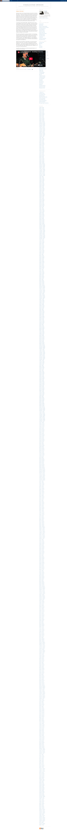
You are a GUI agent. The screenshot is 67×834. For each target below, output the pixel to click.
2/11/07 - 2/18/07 (41, 245)
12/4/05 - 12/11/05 (42, 173)
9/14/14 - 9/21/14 (41, 682)
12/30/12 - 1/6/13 (41, 599)
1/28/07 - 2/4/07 (41, 243)
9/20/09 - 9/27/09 (41, 404)
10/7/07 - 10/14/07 (42, 285)
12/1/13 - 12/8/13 (41, 649)
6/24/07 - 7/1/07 (41, 268)
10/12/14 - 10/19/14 (42, 686)
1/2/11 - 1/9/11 (41, 481)
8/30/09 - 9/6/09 (41, 401)
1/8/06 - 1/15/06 (41, 177)
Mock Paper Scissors (42, 39)
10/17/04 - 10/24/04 (42, 124)
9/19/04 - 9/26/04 (41, 119)
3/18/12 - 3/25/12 (41, 552)
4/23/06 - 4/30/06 (41, 195)
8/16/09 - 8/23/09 (41, 398)
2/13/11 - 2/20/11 (41, 488)
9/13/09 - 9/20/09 (41, 403)
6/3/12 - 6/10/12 (41, 565)
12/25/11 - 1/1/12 (41, 538)
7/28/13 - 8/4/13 (41, 631)
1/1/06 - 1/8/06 (41, 176)
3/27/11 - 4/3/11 (41, 494)
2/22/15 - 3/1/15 (41, 705)
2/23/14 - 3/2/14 (41, 661)
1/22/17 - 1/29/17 (41, 756)
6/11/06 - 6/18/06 (41, 204)
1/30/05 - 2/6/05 (41, 140)
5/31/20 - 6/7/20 (41, 793)
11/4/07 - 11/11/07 (42, 288)
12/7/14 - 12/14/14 (42, 694)
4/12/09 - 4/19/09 (41, 377)
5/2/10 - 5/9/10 (41, 442)
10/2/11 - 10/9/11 (41, 525)
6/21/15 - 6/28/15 (41, 716)
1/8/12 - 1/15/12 (41, 540)
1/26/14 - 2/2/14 (41, 657)
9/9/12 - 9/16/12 (41, 581)
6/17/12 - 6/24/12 (41, 568)
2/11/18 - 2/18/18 (41, 773)
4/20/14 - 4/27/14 (41, 669)
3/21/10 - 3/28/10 (41, 435)
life (18, 67)
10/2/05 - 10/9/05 (41, 162)
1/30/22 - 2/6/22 (41, 814)
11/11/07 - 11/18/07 (42, 290)
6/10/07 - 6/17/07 (41, 266)
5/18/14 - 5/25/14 (41, 672)
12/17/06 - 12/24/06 (42, 236)
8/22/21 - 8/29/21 (41, 803)
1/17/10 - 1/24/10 (41, 424)
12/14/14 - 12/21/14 (42, 695)
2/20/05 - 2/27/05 (41, 144)
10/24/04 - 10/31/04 (42, 125)
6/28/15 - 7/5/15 (41, 717)
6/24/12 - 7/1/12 (41, 569)
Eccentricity (41, 79)
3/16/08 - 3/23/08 (41, 311)
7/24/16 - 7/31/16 (41, 738)
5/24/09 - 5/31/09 (41, 384)
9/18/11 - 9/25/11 (41, 522)
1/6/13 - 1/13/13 (41, 600)
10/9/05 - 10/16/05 (42, 163)
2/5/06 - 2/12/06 (41, 182)
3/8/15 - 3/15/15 (41, 707)
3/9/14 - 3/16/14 (41, 663)
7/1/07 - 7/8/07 (41, 269)
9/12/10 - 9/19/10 (41, 464)
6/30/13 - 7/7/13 (41, 626)
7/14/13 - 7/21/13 (41, 629)
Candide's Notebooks (42, 75)
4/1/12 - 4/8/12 (41, 555)
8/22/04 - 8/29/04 (41, 114)
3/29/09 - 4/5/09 (41, 374)
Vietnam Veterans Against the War (44, 58)
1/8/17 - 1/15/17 (41, 755)
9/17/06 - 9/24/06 (41, 220)
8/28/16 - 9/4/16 (41, 743)
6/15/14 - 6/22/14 (41, 676)
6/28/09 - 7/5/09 (41, 390)
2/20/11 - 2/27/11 (41, 489)
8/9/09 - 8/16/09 (41, 397)
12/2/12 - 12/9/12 (41, 594)
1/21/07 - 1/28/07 (41, 242)
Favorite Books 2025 (42, 94)
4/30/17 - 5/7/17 (41, 762)
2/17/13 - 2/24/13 (41, 607)
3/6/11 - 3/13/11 (41, 490)
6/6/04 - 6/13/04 (41, 108)
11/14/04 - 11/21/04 (42, 128)
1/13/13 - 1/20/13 (41, 601)
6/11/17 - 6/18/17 (41, 765)
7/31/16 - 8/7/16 (41, 740)
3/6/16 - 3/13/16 (41, 731)
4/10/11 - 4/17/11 (41, 496)
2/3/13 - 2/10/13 (41, 605)
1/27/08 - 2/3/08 (41, 303)
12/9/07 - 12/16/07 (42, 294)
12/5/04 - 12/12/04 (42, 132)
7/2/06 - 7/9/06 (41, 207)
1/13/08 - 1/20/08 (41, 300)
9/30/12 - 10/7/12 (41, 584)
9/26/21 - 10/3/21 (41, 808)
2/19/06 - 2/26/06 (41, 185)
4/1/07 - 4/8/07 (41, 254)
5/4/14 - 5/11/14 (41, 670)
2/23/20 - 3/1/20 (41, 783)
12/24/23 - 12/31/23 (42, 818)
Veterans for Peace (41, 57)
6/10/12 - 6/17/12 (41, 567)
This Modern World (42, 35)
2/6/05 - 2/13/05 (41, 142)
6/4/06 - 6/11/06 (41, 202)
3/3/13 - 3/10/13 (41, 608)
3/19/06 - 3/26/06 (41, 189)
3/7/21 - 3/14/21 (41, 799)
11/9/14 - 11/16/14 (42, 691)
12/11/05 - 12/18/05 (42, 174)
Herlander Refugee (42, 29)
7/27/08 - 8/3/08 (41, 334)
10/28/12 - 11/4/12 (42, 589)
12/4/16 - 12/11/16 (42, 750)
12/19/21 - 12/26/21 (42, 812)
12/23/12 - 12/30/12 (42, 598)
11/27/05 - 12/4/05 (42, 171)
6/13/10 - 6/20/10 (41, 448)
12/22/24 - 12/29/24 (42, 820)
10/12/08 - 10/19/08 (42, 346)
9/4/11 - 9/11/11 (41, 520)
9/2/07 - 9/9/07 (41, 279)
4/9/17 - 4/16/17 (41, 761)
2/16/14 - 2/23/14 (41, 660)
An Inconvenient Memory (43, 100)
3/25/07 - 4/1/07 (41, 253)
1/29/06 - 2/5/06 (41, 181)
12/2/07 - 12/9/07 (41, 293)
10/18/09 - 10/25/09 (42, 409)
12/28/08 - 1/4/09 (41, 359)
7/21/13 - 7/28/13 (41, 630)
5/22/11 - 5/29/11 (41, 503)
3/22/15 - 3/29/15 (41, 709)
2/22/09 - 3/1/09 (41, 368)
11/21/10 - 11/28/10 (42, 475)
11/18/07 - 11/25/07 (42, 291)
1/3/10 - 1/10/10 (41, 422)
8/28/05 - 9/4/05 (41, 156)
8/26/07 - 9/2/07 (41, 278)
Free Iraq (40, 65)
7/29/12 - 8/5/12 (41, 574)
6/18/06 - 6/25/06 (41, 205)
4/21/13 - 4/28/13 (41, 615)
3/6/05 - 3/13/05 (41, 146)
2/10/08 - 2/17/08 (41, 305)
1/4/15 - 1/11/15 (41, 699)
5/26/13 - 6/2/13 (41, 620)
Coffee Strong (41, 50)
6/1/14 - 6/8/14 (41, 674)
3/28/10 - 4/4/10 (41, 436)
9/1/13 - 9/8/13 (41, 637)
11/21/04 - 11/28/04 (42, 130)
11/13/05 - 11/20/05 (42, 169)
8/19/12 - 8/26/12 (41, 577)
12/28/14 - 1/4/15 (41, 698)
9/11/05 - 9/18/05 (41, 158)
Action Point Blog (41, 72)
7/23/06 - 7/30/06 (41, 211)
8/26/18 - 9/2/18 (41, 778)
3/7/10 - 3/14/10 (41, 433)
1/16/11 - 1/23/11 (41, 483)
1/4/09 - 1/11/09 (41, 360)
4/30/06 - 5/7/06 (41, 196)
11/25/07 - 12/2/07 (42, 292)
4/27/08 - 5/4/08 (41, 318)
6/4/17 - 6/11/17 (41, 763)
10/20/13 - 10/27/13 (42, 643)
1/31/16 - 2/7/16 (41, 728)
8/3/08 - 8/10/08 (41, 335)
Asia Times (40, 46)
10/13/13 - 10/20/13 (42, 642)
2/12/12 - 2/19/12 (41, 546)
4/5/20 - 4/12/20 (41, 786)
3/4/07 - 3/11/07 (41, 249)
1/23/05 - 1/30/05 (41, 139)
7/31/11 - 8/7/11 (41, 515)
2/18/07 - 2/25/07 (41, 247)
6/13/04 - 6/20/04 (41, 109)
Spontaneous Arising (42, 86)
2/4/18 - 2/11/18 (41, 772)
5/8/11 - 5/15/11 (41, 501)
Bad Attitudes (41, 25)
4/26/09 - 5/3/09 (41, 379)
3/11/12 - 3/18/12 (41, 551)
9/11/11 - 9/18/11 (41, 521)
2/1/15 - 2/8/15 (41, 701)
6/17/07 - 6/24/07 (41, 267)
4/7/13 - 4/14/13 (41, 613)
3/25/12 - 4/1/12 (41, 553)
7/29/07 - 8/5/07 (41, 274)
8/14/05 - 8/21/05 (41, 155)
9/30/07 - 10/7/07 (41, 284)
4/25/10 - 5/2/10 (41, 441)
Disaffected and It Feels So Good (43, 27)
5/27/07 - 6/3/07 (41, 263)
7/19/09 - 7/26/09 (41, 393)
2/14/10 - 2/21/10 (41, 429)
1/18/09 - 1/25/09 (41, 362)
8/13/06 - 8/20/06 (41, 214)
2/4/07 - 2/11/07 (41, 244)
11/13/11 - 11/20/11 (42, 531)
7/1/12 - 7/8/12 (41, 570)
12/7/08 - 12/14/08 (42, 355)
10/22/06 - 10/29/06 (42, 226)
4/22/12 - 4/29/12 (41, 558)
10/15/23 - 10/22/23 (42, 817)
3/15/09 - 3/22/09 (41, 372)
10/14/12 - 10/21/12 (42, 587)
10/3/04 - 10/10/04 (42, 121)
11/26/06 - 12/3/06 (42, 232)
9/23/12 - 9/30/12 (41, 583)
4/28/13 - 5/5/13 (41, 617)
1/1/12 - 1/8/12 (41, 539)
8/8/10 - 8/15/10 (41, 458)
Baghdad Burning (41, 63)
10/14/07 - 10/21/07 (42, 286)
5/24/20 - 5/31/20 (41, 792)
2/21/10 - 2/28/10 (41, 430)
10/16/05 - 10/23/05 (42, 164)
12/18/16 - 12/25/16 (42, 752)
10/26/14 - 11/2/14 (42, 688)
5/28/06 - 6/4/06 (41, 201)
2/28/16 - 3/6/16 (41, 730)
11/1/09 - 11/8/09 (41, 411)
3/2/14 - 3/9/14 (41, 662)
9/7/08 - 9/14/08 (41, 341)
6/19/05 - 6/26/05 (41, 150)
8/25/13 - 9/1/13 (41, 636)
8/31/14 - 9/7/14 (41, 681)
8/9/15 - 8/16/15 (41, 719)
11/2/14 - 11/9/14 (41, 689)
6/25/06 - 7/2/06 (41, 206)
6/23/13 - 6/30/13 (41, 625)
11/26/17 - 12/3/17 (42, 769)
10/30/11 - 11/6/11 (42, 528)
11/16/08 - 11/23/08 (42, 352)
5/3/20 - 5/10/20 (41, 790)
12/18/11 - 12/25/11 (42, 537)
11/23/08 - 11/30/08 (42, 353)
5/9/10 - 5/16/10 (41, 444)
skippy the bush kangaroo (43, 33)
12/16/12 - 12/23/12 (42, 596)
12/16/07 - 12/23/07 (42, 296)
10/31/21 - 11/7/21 (42, 810)
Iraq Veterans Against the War (43, 51)
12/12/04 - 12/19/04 (42, 133)
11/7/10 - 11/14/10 (42, 473)
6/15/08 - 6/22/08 (41, 327)
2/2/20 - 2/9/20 (41, 781)
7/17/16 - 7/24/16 (41, 737)
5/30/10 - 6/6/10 (41, 446)
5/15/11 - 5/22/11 (41, 502)
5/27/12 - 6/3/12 (41, 564)
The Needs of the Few (42, 85)
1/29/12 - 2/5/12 (41, 544)
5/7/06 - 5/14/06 (41, 198)
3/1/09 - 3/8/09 (41, 370)
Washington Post (41, 42)
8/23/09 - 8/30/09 (41, 399)
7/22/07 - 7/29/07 (41, 273)
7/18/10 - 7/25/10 (41, 454)
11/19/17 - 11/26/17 (42, 768)
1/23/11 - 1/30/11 (41, 484)
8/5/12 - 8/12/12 (41, 575)
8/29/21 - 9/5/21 (41, 804)
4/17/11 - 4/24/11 (41, 497)
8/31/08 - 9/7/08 (41, 340)
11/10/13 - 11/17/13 (42, 645)
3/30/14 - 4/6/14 (41, 666)
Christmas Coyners (42, 93)
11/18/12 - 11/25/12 (42, 593)
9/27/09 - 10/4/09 (41, 405)
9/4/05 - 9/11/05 (41, 157)
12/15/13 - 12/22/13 (42, 650)
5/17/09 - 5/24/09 (41, 383)
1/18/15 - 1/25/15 (41, 700)
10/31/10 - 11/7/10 (42, 472)
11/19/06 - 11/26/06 (42, 231)
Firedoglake (41, 80)
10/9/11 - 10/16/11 (42, 526)
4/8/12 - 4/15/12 (41, 556)
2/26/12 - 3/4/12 (41, 549)
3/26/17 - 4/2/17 (41, 760)
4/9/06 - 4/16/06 (41, 193)
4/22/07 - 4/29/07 (41, 257)
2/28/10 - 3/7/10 (41, 432)
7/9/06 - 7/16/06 (41, 208)
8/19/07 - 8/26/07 (41, 276)
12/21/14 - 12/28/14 (42, 697)
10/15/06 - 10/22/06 (42, 225)
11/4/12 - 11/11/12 (42, 590)
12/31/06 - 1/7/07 (41, 238)
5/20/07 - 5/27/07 (41, 262)
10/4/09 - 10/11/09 (42, 407)
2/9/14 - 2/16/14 (41, 658)
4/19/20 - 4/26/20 (41, 789)
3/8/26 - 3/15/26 (41, 824)
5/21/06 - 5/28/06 (41, 200)
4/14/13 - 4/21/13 (41, 614)
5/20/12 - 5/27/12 (41, 563)
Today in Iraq (41, 69)
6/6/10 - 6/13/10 (41, 447)
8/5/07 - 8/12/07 (41, 275)
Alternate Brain (41, 23)
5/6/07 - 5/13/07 (41, 260)
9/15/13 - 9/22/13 (41, 638)
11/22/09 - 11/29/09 (42, 415)
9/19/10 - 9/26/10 (41, 465)
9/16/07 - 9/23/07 (41, 281)
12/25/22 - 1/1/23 (41, 816)
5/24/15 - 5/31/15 (41, 713)
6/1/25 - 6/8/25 (41, 822)
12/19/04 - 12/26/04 (42, 134)
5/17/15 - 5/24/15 (41, 712)
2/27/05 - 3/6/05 (41, 145)
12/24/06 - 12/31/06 (42, 237)
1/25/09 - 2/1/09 (41, 364)
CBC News (40, 47)
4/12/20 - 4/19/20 (41, 787)
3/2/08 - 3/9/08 (41, 309)
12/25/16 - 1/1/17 (41, 753)
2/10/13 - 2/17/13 (41, 606)
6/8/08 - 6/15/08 (41, 325)
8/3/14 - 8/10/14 (41, 679)
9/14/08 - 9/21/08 (41, 342)
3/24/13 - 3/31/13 (41, 611)
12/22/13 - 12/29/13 (42, 651)
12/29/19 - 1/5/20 (41, 779)
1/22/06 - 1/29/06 (41, 180)
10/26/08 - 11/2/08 (42, 348)
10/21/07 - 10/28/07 (42, 287)
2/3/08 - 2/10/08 (41, 304)
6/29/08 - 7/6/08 (41, 329)
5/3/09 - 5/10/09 (41, 380)
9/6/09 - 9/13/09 (41, 402)
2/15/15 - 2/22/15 (41, 704)
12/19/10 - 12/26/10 (42, 479)
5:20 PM (25, 69)
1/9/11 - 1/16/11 (41, 482)
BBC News (40, 43)
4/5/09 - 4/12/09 (41, 376)
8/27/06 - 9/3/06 (41, 217)
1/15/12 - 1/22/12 (41, 541)
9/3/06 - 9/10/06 (41, 218)
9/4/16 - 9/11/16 (41, 744)
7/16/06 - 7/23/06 (41, 210)
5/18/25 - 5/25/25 (41, 821)
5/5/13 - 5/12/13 (41, 618)
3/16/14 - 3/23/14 (41, 664)
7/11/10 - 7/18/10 (41, 453)
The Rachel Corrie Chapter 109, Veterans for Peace (43, 56)
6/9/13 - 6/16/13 (41, 623)
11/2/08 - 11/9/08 (41, 349)
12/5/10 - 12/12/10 (42, 477)
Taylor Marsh (41, 83)
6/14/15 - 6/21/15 (41, 715)
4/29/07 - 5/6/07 (41, 259)
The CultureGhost (41, 78)
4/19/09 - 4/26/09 (41, 378)
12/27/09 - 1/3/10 (41, 421)
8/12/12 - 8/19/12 (41, 576)
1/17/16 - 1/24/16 (41, 725)
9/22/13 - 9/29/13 (41, 639)
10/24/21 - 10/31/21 (42, 809)
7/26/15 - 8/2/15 (41, 718)
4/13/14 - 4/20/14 (41, 668)
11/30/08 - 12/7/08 (42, 354)
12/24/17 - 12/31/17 (42, 771)
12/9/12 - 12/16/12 (42, 595)
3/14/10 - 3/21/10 (41, 434)
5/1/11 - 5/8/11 (41, 500)
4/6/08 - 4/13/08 (41, 315)
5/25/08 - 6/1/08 (41, 323)
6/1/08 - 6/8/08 (41, 324)
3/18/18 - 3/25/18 (41, 775)
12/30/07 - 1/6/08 (41, 298)
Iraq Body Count (41, 67)
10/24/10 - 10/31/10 (42, 471)
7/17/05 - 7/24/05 (41, 151)
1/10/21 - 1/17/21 (41, 798)
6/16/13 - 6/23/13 (41, 624)
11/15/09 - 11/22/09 (42, 414)
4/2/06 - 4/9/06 (41, 192)
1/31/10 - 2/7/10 (41, 427)
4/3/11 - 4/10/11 (41, 495)
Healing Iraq (41, 66)
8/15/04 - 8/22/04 (41, 113)
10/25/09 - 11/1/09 (42, 410)
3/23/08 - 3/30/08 (41, 312)
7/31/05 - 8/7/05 (41, 152)
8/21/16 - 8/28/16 (41, 742)
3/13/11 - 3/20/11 (41, 491)
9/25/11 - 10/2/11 (41, 524)
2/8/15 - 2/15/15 (41, 703)
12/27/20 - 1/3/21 (41, 797)
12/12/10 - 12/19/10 (42, 478)
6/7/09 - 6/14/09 (41, 386)
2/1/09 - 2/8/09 (41, 365)
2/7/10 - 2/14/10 (41, 428)
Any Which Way (41, 73)
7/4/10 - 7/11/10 (41, 452)
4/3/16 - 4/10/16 (41, 735)
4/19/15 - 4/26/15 (41, 710)
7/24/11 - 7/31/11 (41, 514)
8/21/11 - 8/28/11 (41, 518)
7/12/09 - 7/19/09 (41, 392)
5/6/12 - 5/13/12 (41, 561)
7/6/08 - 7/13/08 (41, 330)
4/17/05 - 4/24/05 (41, 149)
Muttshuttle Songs (41, 95)
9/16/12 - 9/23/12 (41, 582)
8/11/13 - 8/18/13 (41, 633)
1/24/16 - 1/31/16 (41, 726)
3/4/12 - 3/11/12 (41, 550)
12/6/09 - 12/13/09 (42, 417)
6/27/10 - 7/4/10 (41, 451)
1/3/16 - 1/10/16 (41, 723)
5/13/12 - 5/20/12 (41, 562)
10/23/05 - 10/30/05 (42, 165)
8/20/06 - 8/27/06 (41, 216)
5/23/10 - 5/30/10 (41, 445)
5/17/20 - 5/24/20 (41, 791)
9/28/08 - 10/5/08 (41, 343)
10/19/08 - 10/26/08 (42, 347)
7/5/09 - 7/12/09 (41, 391)
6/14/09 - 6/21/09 (41, 387)
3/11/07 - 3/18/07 (41, 250)
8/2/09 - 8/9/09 (41, 396)
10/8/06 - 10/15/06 (42, 224)
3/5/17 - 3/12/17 (41, 759)
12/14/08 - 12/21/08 (42, 356)
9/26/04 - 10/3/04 (41, 120)
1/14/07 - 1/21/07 (41, 241)
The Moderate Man (42, 34)
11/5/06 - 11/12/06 (42, 229)
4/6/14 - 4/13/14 (41, 667)
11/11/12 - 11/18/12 (42, 592)
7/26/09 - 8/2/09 (41, 395)
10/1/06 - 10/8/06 (41, 223)
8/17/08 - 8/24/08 (41, 337)
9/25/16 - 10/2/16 (41, 747)
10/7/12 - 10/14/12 (42, 586)
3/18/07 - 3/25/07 (41, 251)
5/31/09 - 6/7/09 (41, 385)
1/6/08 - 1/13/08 (41, 299)
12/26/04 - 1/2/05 (41, 136)
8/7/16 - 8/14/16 (41, 741)
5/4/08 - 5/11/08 (41, 319)
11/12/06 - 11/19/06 (42, 230)
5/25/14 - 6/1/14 (41, 673)
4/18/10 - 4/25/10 (41, 440)
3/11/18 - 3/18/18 (41, 774)
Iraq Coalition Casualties (42, 68)
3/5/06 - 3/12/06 (41, 187)
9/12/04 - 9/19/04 (41, 118)
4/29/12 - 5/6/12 (41, 559)
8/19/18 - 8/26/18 (41, 777)
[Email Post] (32, 69)
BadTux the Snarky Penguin (43, 26)
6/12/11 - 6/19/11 (41, 507)
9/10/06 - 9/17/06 (41, 219)
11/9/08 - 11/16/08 (42, 350)
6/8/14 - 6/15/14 (41, 675)
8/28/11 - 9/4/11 (41, 519)
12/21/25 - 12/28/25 (42, 823)
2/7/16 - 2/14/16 (41, 729)
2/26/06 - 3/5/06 (41, 186)
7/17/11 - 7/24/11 (41, 513)
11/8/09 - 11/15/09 (42, 413)
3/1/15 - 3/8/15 (41, 706)
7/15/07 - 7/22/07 (41, 272)
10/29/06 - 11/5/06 (42, 228)
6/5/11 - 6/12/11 (41, 506)
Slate (40, 44)
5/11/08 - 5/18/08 (41, 321)
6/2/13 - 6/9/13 (41, 621)
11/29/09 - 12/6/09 (42, 416)
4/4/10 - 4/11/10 (41, 438)
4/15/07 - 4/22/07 (41, 256)
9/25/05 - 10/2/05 (41, 161)
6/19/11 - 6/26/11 (41, 508)
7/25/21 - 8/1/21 (41, 802)
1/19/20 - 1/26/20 (41, 780)
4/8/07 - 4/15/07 (41, 255)
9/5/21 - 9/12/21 (41, 805)
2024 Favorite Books (42, 98)
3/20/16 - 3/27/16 (41, 732)
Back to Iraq (41, 62)
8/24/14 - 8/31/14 (41, 680)
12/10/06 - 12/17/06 (42, 235)
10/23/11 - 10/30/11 (42, 527)
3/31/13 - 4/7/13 (41, 612)
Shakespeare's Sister (42, 87)
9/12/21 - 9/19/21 (41, 806)
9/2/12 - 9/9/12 (41, 580)
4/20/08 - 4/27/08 (41, 317)
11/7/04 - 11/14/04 (42, 127)
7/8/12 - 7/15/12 (41, 571)
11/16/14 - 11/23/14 (42, 692)
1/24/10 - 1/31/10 (41, 426)
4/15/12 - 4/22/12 (41, 557)
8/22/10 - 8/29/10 (41, 460)
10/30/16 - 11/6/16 (42, 748)
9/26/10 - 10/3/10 (41, 466)
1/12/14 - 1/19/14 (41, 655)
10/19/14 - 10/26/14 (42, 687)
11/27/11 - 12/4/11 (42, 533)
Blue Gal (40, 74)
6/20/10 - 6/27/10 (41, 450)
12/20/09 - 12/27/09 (42, 420)
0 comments (29, 69)
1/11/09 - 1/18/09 (41, 361)
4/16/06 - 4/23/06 (41, 194)
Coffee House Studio (42, 77)
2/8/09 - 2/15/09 (41, 366)
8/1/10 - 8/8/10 (41, 457)
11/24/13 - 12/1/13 (42, 648)
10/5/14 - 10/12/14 (42, 685)
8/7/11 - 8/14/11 (41, 516)
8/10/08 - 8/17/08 (41, 336)
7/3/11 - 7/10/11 (41, 510)
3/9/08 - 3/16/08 (41, 310)
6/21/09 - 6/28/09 (41, 389)
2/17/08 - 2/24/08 (41, 306)
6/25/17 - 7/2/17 (41, 767)
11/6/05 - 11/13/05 (42, 168)
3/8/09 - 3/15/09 (41, 371)
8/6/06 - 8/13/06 (41, 213)
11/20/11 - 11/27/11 (42, 532)
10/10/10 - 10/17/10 (42, 469)
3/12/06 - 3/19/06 (41, 188)
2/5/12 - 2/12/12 (41, 545)
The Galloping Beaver (42, 28)
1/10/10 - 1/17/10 (41, 423)
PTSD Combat (41, 71)
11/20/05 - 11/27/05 (42, 170)
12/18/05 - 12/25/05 (42, 175)
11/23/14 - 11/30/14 (42, 693)
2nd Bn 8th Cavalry (42, 59)
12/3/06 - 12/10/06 (42, 233)
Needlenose (41, 84)
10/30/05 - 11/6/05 (42, 167)
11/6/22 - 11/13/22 (42, 815)
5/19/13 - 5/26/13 (41, 619)
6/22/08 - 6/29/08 (41, 328)
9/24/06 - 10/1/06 (41, 222)
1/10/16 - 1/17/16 (41, 724)
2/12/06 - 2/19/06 (41, 183)
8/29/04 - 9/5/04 (41, 115)
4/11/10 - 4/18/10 (41, 439)
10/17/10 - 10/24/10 (42, 470)
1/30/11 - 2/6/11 (41, 485)
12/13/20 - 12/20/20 (42, 796)
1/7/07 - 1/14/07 (41, 239)
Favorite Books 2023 (42, 99)
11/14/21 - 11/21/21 (42, 811)
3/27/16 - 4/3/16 (41, 734)
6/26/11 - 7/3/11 (41, 509)
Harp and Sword (41, 81)
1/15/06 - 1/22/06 (41, 179)
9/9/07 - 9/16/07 (41, 280)
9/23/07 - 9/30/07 (41, 282)
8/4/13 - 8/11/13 (41, 632)
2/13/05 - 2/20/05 (41, 143)
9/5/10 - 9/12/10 (41, 463)
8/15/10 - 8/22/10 (41, 459)
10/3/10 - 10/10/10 (42, 467)
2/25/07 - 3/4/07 (41, 248)
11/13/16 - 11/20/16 (42, 749)
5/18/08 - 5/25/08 (41, 322)
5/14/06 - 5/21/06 (41, 199)
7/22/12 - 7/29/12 (41, 572)
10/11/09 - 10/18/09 (42, 408)
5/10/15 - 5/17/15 (41, 711)
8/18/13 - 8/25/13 (41, 635)
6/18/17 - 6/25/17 (41, 766)
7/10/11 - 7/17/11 (41, 512)
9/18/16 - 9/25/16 (41, 746)
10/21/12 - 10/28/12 (42, 588)
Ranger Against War (42, 32)
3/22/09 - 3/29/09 (41, 373)
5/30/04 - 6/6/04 (41, 107)
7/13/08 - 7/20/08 (41, 331)
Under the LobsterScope (42, 38)
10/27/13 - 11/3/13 (42, 644)
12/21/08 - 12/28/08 (42, 358)
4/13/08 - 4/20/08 (41, 316)
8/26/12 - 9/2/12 (41, 578)
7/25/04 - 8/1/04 (41, 112)
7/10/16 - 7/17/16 (41, 736)
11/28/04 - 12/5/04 (42, 131)
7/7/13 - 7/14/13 (41, 627)
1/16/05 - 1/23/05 (41, 138)
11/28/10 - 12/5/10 (42, 476)
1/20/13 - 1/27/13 (41, 602)
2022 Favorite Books (42, 101)
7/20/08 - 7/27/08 (41, 333)
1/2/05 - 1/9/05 (41, 137)
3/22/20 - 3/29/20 (41, 785)
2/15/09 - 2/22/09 (41, 367)
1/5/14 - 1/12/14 (41, 654)
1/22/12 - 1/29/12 (41, 543)
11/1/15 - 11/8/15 (41, 722)
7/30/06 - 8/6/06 (41, 212)
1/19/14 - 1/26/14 (41, 656)
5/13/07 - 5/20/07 (41, 261)
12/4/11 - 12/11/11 (42, 534)
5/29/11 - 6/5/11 (41, 504)
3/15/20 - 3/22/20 (41, 784)
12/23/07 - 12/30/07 (42, 297)
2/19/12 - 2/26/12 (41, 547)
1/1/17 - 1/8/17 (41, 754)
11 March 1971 (41, 92)
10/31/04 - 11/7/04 (42, 126)
